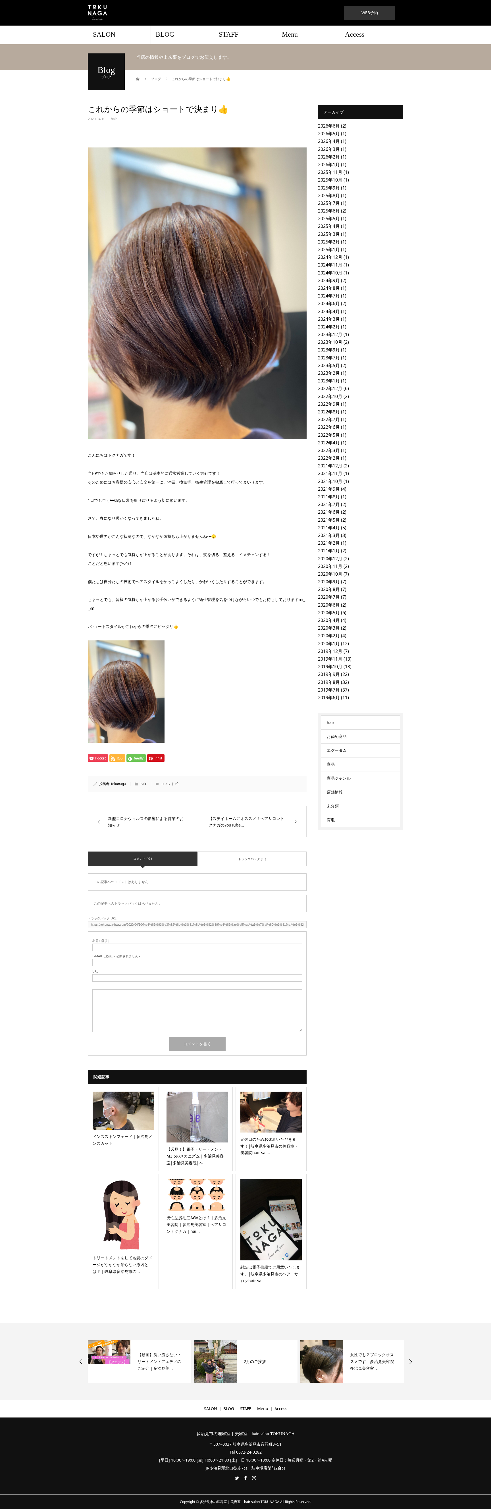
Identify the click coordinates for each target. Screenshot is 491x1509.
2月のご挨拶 (255, 1361)
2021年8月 (329, 497)
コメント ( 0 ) (142, 858)
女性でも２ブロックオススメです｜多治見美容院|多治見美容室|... (373, 1361)
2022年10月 (330, 396)
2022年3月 (329, 450)
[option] (139, 1361)
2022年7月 (329, 419)
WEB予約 (369, 12)
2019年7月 (329, 690)
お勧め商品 (337, 736)
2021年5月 (329, 520)
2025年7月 (329, 203)
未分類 (333, 806)
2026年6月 (329, 126)
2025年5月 (329, 218)
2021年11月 (330, 473)
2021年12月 (330, 466)
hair (114, 118)
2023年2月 (329, 373)
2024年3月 (329, 319)
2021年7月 (329, 504)
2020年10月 (330, 574)
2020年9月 (329, 581)
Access (354, 34)
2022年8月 (329, 412)
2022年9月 (329, 404)
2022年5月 (329, 435)
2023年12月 (330, 334)
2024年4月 (329, 311)
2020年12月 (330, 558)
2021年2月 (329, 543)
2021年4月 (329, 527)
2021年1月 (329, 551)
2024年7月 (329, 296)
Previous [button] (81, 1361)
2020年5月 (329, 612)
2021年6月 (329, 512)
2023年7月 (329, 358)
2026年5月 (329, 133)
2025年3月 (329, 234)
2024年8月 (329, 288)
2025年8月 (329, 195)
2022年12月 (330, 388)
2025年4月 (329, 226)
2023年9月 (329, 350)
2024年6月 (329, 303)
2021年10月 (330, 481)
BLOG (165, 34)
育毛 (331, 820)
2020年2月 (329, 635)
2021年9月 (329, 489)
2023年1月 (329, 381)
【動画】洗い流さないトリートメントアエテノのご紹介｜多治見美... (159, 1361)
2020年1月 (329, 643)
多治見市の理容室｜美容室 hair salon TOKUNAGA (245, 1434)
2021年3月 (329, 535)
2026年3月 (329, 149)
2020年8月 (329, 589)
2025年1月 (329, 249)
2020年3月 (329, 628)
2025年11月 (330, 172)
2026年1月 (329, 164)
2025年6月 (329, 211)
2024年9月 (329, 280)
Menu (290, 34)
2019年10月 (330, 666)
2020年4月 (329, 620)
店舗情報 (335, 792)
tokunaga (118, 783)
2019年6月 (329, 697)
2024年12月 (330, 257)
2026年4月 (329, 141)
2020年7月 (329, 597)
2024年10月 (330, 273)
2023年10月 (330, 342)
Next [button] (410, 1361)
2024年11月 (330, 265)
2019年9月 (329, 674)
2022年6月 (329, 427)
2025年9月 (329, 188)
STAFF (228, 34)
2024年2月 (329, 327)
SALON (104, 34)
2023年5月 (329, 365)
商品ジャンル (339, 778)
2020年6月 (329, 605)
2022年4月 (329, 443)
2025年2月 (329, 242)
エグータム (337, 750)
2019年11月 (330, 659)
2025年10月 (330, 180)
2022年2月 (329, 458)
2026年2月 (329, 157)
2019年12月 (330, 651)
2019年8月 (329, 682)
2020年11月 (330, 566)
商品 (331, 764)
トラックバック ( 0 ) (252, 859)
